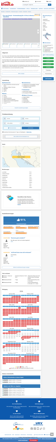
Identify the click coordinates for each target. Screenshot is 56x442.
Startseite (3, 11)
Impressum (17, 434)
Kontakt (49, 1)
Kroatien (20, 11)
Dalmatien (25, 11)
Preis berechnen (12, 128)
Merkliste (48, 70)
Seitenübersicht (8, 434)
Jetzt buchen (30, 128)
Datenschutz (23, 434)
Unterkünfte (8, 11)
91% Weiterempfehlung (48, 54)
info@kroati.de (48, 434)
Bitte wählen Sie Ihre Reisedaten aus (21, 136)
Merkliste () (26, 1)
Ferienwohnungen (14, 11)
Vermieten (39, 1)
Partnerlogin (29, 434)
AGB (13, 434)
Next (38, 31)
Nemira (29, 11)
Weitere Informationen (47, 438)
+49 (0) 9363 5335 (39, 434)
